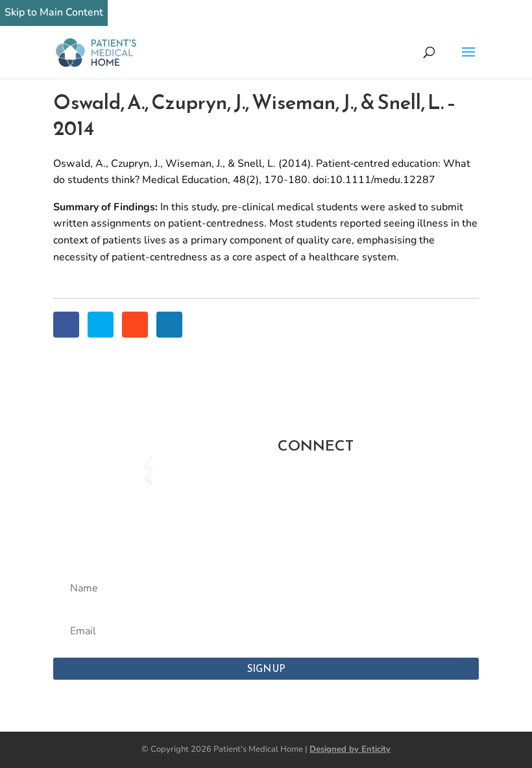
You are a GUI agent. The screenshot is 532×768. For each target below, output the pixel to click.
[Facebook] (66, 325)
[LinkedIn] (169, 325)
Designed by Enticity (350, 749)
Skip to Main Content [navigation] (54, 12)
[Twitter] (101, 325)
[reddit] (135, 325)
